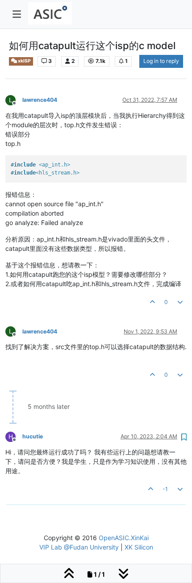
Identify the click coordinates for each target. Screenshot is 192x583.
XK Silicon (139, 547)
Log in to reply (161, 61)
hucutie (32, 436)
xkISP (24, 61)
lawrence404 (39, 99)
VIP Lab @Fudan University (79, 547)
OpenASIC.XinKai (124, 537)
